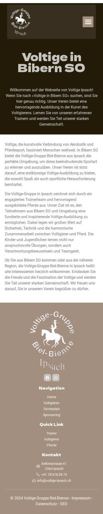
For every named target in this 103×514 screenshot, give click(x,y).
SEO (63, 504)
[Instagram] (55, 377)
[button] (88, 21)
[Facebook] (47, 377)
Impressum (81, 498)
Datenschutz (46, 504)
